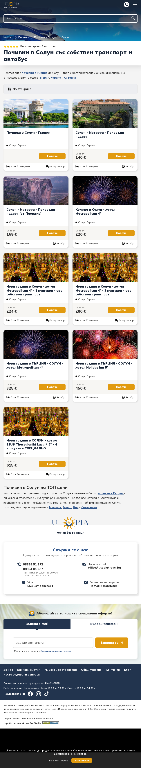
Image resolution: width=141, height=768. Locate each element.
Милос (67, 507)
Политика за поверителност (56, 651)
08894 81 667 (33, 569)
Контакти (113, 669)
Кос (75, 507)
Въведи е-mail (37, 624)
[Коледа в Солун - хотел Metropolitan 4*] (105, 212)
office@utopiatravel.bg (104, 567)
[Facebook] (30, 693)
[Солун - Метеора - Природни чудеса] (105, 135)
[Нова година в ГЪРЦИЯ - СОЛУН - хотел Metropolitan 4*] (35, 366)
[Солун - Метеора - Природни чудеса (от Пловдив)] (35, 212)
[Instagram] (38, 693)
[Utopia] (11, 4)
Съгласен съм (82, 760)
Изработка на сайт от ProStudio (22, 723)
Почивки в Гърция (45, 37)
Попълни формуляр (104, 586)
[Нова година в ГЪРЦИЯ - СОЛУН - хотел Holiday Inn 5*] (105, 366)
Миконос (55, 507)
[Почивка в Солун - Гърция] (35, 135)
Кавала (55, 77)
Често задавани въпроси (21, 674)
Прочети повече (58, 760)
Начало (8, 37)
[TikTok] (46, 693)
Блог (127, 669)
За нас (8, 669)
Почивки (23, 37)
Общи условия (91, 669)
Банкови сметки (28, 669)
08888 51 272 (33, 564)
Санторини (89, 507)
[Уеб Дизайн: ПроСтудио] (50, 723)
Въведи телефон (104, 624)
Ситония (70, 77)
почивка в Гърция (34, 73)
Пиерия (44, 77)
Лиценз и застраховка (61, 669)
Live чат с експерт (40, 586)
